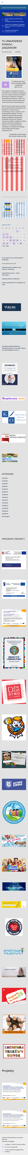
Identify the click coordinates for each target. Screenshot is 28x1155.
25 (3, 243)
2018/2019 (5, 492)
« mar (3, 246)
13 (10, 237)
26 (7, 243)
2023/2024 (5, 505)
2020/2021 (5, 497)
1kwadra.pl (11, 1141)
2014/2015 (5, 481)
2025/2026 (5, 511)
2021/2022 (18, 52)
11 (3, 237)
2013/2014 (5, 478)
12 (7, 237)
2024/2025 (5, 508)
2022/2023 (5, 503)
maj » (7, 246)
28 (14, 243)
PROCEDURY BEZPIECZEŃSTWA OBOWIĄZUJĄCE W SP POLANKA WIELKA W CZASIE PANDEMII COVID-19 (13, 348)
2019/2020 (5, 494)
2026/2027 (5, 513)
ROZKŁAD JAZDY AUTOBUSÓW (11, 279)
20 (10, 240)
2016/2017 (5, 486)
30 (20, 243)
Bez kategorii (6, 516)
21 (13, 240)
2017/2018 (5, 489)
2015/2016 (5, 483)
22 (17, 240)
